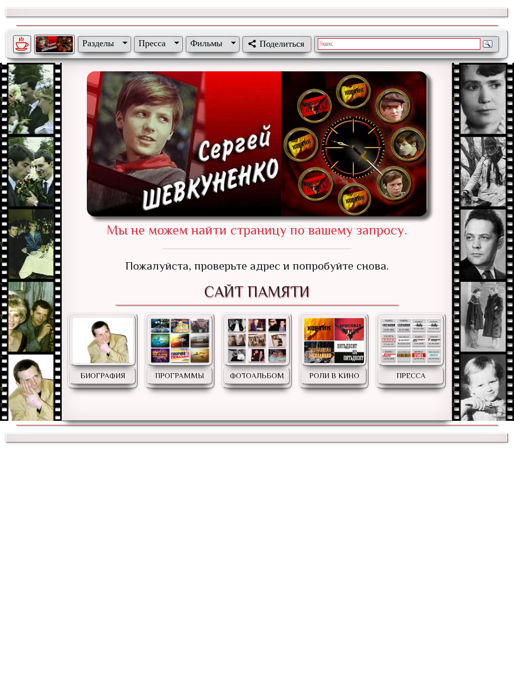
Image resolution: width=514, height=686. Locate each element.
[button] (102, 43)
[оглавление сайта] (54, 44)
